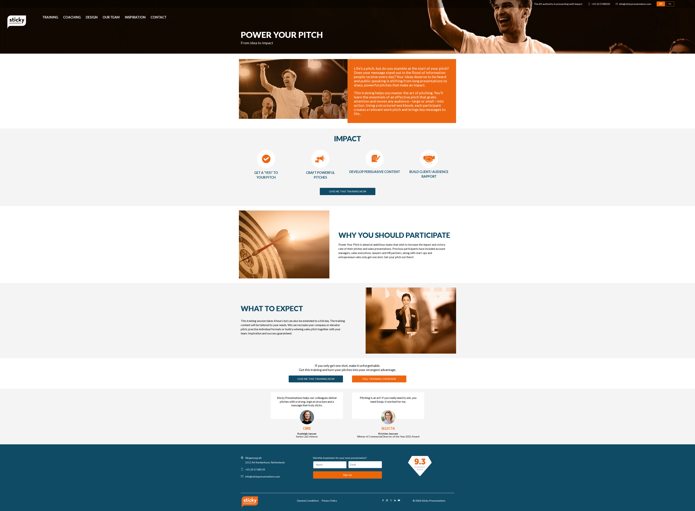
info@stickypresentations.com (635, 4)
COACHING (72, 17)
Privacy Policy (329, 500)
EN (660, 4)
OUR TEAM (111, 17)
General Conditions (308, 500)
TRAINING (50, 17)
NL (670, 4)
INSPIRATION (135, 17)
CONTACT (159, 17)
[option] (294, 415)
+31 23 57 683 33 (255, 469)
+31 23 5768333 (600, 3)
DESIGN (92, 17)
